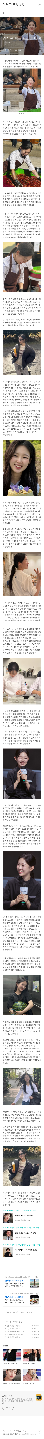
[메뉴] (39, 4)
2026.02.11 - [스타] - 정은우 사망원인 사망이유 (19, 1210)
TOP (39, 1432)
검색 (34, 4)
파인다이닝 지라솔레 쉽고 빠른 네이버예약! (15, 1296)
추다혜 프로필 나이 (11, 1337)
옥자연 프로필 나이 (11, 1328)
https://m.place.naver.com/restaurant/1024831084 (19, 1293)
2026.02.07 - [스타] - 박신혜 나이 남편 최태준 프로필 (21, 1245)
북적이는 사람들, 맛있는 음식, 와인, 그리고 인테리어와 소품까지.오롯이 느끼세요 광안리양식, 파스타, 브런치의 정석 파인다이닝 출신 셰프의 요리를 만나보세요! (15, 1301)
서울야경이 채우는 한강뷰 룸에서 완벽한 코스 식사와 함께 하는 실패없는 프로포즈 (15, 1284)
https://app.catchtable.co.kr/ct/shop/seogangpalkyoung (19, 1277)
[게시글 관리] (14, 1312)
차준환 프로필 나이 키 (12, 1326)
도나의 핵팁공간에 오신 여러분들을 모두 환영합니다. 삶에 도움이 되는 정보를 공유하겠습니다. (17, 1401)
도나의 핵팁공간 (14, 4)
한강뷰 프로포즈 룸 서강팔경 (14, 1280)
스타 (7, 1322)
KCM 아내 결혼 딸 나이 (12, 1334)
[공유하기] (11, 1312)
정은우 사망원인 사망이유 (13, 1331)
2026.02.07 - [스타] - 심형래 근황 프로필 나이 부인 (21, 1227)
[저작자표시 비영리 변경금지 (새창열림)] (29, 1312)
